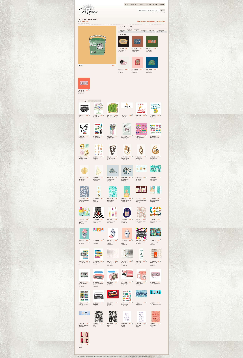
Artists (155, 4)
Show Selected (150, 21)
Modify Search (141, 21)
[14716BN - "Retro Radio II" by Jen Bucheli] (80, 66)
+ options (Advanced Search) (158, 12)
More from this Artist (94, 101)
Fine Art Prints (134, 4)
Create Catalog (161, 21)
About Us (161, 4)
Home (127, 4)
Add (113, 65)
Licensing (148, 4)
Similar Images (83, 101)
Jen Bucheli (85, 21)
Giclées (142, 4)
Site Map (153, 356)
